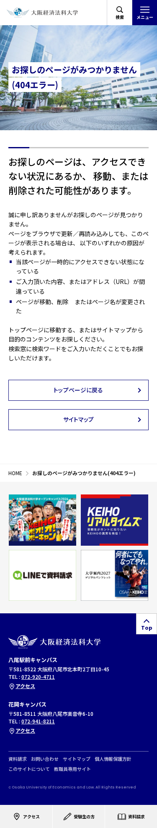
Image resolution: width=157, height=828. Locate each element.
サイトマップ (76, 758)
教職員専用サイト (72, 768)
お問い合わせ (45, 758)
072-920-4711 (38, 676)
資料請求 (17, 758)
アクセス (25, 685)
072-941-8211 (38, 721)
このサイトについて (29, 768)
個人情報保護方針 (113, 758)
